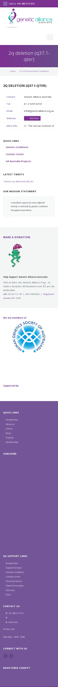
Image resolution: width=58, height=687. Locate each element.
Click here (34, 118)
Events (9, 428)
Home (13, 71)
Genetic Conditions (15, 572)
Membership (12, 442)
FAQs (8, 594)
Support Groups (14, 567)
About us (10, 424)
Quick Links (11, 412)
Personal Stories (14, 581)
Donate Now (12, 419)
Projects (10, 437)
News (8, 433)
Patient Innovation (15, 585)
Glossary (10, 590)
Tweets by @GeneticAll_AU (18, 181)
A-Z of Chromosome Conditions (34, 71)
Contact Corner (13, 576)
